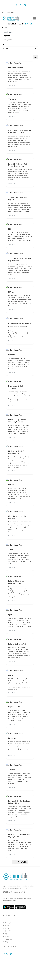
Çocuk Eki (8, 931)
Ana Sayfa (8, 923)
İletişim (7, 942)
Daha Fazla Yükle (20, 862)
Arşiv (6, 934)
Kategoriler (6, 35)
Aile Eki (7, 928)
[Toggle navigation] (34, 18)
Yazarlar (5, 44)
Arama (4, 27)
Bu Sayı (7, 926)
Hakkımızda (8, 939)
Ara (35, 57)
